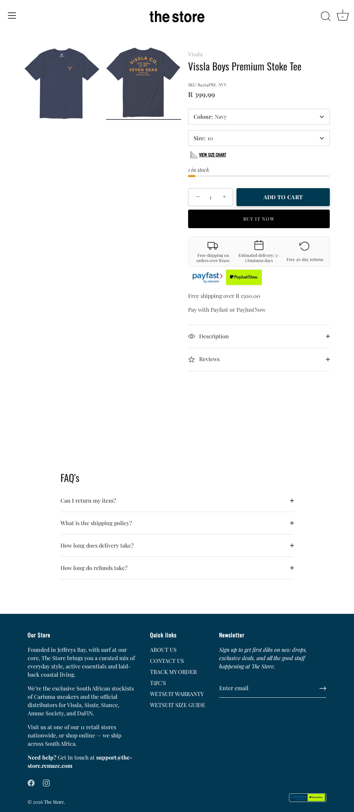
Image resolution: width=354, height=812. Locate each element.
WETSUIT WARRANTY (177, 693)
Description (213, 336)
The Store (54, 802)
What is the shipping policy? (96, 522)
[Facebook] (31, 782)
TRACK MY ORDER (173, 671)
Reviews (209, 358)
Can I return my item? (88, 500)
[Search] (325, 16)
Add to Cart (283, 197)
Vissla (195, 54)
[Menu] (12, 15)
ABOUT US (163, 649)
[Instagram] (46, 782)
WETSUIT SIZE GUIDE (177, 704)
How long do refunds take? (94, 567)
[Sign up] (322, 688)
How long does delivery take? (97, 545)
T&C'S (158, 682)
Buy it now (259, 219)
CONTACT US (167, 660)
